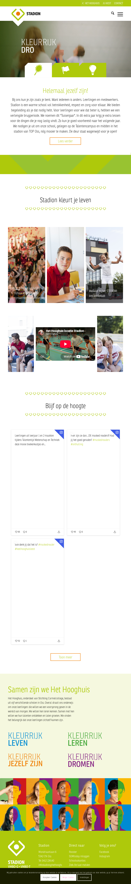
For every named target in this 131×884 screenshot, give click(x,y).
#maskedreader (46, 544)
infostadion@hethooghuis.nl (53, 865)
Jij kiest (107, 3)
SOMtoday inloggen (79, 856)
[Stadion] (23, 13)
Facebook (104, 852)
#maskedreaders (101, 440)
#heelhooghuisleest (25, 549)
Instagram (104, 856)
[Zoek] (111, 13)
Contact (118, 3)
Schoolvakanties (77, 860)
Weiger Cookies (68, 877)
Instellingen (84, 877)
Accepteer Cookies (50, 877)
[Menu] (118, 13)
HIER (17, 288)
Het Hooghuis (92, 3)
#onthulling (77, 444)
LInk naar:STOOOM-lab (104, 265)
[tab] (38, 70)
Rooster (73, 852)
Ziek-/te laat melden (79, 865)
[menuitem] (91, 3)
